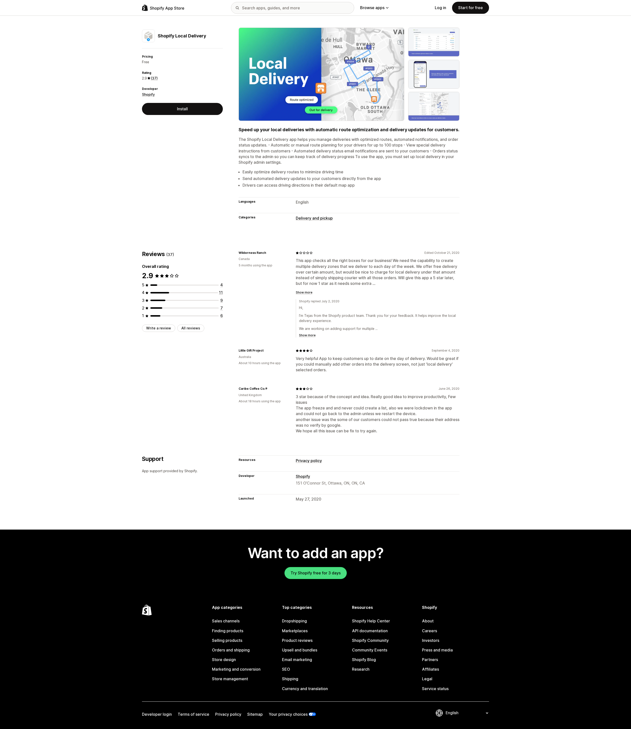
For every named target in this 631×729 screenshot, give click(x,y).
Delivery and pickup (314, 218)
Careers (429, 630)
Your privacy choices (288, 714)
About (428, 620)
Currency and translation (305, 688)
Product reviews (297, 640)
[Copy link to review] (269, 253)
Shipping (290, 678)
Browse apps (372, 7)
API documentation (370, 630)
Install (182, 108)
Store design (224, 659)
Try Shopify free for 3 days (316, 572)
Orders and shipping (231, 650)
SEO (286, 669)
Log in (440, 7)
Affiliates (430, 669)
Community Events (369, 650)
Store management (230, 678)
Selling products (227, 640)
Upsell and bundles (299, 650)
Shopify (148, 94)
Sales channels (226, 620)
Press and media (437, 650)
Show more (304, 292)
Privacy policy (309, 460)
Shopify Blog (364, 659)
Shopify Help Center (371, 620)
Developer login (157, 714)
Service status (435, 688)
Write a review (158, 328)
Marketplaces (295, 630)
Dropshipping (294, 620)
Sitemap (255, 714)
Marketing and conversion (236, 669)
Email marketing (297, 659)
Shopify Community (370, 640)
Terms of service (193, 714)
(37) (154, 78)
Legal (427, 678)
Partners (430, 659)
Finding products (227, 630)
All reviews (190, 328)
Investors (430, 640)
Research (360, 669)
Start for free (470, 7)
